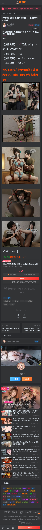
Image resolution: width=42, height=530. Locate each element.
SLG (24, 491)
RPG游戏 (25, 502)
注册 (27, 379)
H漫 (19, 499)
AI (20, 491)
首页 (3, 13)
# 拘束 (12, 304)
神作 (4, 505)
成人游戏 (18, 502)
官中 (4, 496)
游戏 (11, 491)
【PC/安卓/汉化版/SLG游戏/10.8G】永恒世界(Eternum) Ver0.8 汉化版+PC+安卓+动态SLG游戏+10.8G (26, 436)
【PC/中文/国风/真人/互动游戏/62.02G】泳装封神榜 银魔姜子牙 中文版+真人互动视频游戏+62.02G (26, 459)
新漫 (4, 494)
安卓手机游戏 (11, 505)
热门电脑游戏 (33, 499)
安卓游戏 (32, 496)
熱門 (8, 494)
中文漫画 (5, 491)
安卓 (33, 488)
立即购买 (21, 278)
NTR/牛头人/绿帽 (16, 496)
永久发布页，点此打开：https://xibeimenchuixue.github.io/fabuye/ (22, 9)
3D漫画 (16, 491)
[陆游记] (21, 2)
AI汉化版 (31, 502)
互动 (37, 502)
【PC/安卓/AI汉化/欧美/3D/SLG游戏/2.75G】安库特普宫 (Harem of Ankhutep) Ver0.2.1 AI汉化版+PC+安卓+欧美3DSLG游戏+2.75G (26, 475)
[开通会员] (39, 513)
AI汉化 (24, 488)
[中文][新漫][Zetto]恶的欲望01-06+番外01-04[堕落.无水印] (25, 427)
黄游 (29, 488)
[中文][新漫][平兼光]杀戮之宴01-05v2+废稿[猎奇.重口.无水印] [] (25, 443)
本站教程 (21, 512)
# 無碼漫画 (29, 301)
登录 (16, 379)
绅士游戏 (9, 488)
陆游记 (25, 523)
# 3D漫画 (15, 301)
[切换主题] (39, 518)
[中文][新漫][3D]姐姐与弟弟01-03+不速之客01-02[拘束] (20, 19)
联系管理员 (7, 512)
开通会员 (14, 512)
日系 (27, 496)
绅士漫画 (9, 13)
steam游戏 (25, 499)
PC (4, 488)
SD (34, 494)
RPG (30, 494)
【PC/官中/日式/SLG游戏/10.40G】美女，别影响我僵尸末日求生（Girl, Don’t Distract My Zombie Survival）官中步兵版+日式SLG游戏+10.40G (26, 452)
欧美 (19, 494)
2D (23, 496)
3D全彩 (12, 502)
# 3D (22, 301)
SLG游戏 (14, 499)
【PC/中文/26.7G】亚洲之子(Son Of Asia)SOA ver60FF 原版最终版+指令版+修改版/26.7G (25, 467)
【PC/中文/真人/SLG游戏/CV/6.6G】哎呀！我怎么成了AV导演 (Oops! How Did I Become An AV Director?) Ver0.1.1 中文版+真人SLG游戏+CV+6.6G (26, 414)
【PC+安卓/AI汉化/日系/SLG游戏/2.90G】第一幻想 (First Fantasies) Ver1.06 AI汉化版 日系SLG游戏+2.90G (26, 420)
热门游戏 (14, 494)
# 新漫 (5, 304)
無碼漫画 (32, 491)
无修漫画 (5, 502)
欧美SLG (24, 494)
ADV (8, 499)
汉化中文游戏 (17, 488)
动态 (8, 496)
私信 (37, 25)
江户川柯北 (10, 24)
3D (19, 44)
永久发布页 (28, 512)
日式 (4, 499)
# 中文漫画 (7, 301)
